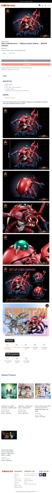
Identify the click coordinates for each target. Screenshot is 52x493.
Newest (26, 67)
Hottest (22, 67)
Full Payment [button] (12, 53)
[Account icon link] (42, 5)
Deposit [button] (4, 53)
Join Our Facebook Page (26, 1)
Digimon (5, 69)
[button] (45, 5)
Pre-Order (17, 69)
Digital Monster (11, 69)
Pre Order (30, 67)
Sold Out (26, 60)
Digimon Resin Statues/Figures (13, 67)
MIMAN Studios (5, 41)
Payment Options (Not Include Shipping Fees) (13, 50)
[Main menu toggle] (49, 5)
